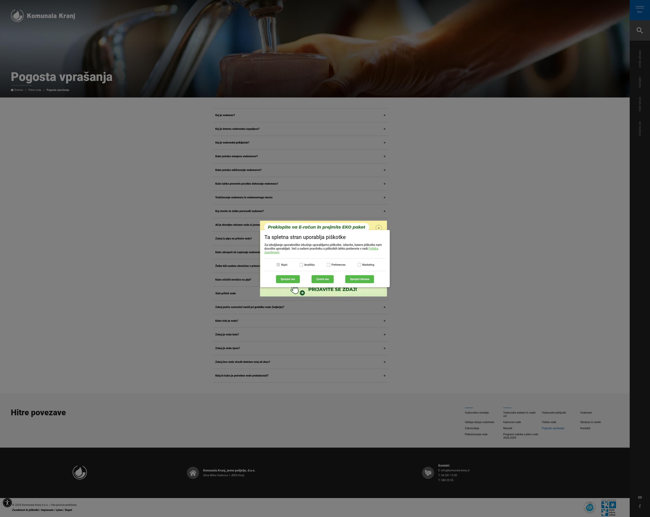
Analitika (309, 264)
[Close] (379, 228)
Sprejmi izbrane (359, 279)
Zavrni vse (322, 279)
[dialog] (325, 258)
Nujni (284, 264)
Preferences (338, 264)
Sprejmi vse (288, 279)
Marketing (368, 264)
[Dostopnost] (7, 503)
